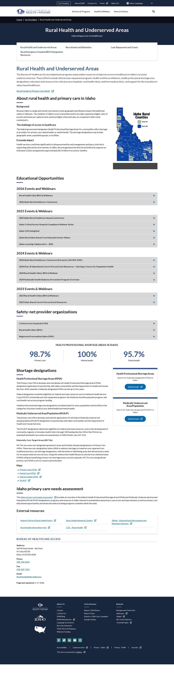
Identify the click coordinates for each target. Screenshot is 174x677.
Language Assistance (65, 622)
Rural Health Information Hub (33, 527)
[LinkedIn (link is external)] (69, 640)
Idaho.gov (120, 613)
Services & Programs (81, 11)
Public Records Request (66, 629)
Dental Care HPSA (28, 473)
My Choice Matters (124, 619)
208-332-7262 (23, 569)
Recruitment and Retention (78, 47)
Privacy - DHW (120, 647)
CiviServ (79, 652)
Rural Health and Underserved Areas (38, 47)
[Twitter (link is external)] (64, 640)
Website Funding (63, 632)
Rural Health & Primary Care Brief (33, 91)
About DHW (80, 3)
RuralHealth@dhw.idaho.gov (29, 577)
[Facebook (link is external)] (59, 640)
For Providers (63, 3)
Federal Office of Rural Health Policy (36, 520)
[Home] (33, 11)
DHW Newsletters (64, 619)
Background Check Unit (125, 610)
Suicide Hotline (90, 619)
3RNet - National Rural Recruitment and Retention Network (129, 522)
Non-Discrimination (64, 626)
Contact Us (92, 3)
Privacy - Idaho (99, 647)
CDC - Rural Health (74, 527)
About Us (61, 604)
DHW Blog (61, 616)
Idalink (119, 616)
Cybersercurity (79, 647)
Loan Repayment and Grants (124, 47)
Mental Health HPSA (29, 477)
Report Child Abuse (92, 610)
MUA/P (23, 480)
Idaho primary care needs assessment (36, 497)
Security (135, 647)
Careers (60, 610)
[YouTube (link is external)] (75, 640)
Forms (102, 3)
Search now (133, 387)
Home (19, 19)
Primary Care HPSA (28, 469)
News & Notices (121, 11)
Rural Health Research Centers (79, 520)
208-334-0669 (23, 562)
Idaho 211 (115, 3)
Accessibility (62, 647)
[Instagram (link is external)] (80, 640)
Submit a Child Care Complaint (96, 616)
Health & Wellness (102, 11)
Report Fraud (89, 613)
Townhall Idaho (122, 622)
